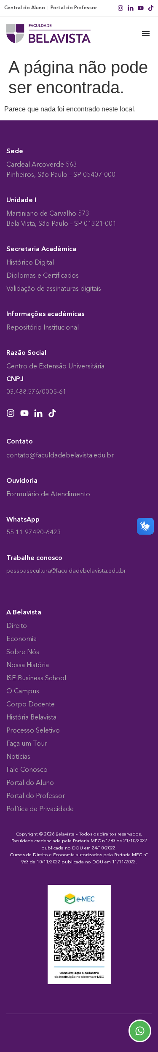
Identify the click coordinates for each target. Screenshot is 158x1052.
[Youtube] (141, 8)
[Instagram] (120, 8)
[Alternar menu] (146, 33)
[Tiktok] (151, 8)
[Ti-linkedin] (131, 8)
